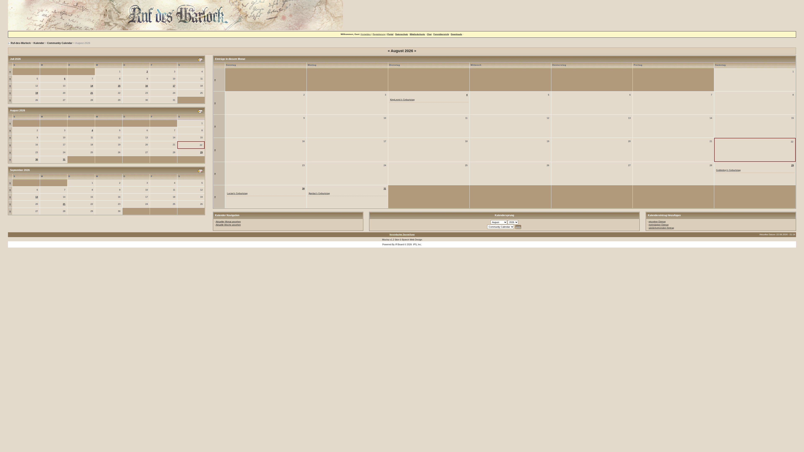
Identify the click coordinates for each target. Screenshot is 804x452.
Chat (429, 34)
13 (36, 197)
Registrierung (379, 34)
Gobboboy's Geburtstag (728, 170)
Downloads (456, 34)
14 (91, 86)
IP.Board (399, 244)
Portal (390, 34)
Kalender (39, 43)
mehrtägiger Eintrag (659, 224)
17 (174, 86)
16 (146, 86)
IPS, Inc (417, 244)
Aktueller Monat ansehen (228, 221)
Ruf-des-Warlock (21, 43)
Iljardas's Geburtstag (319, 193)
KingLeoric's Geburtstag (402, 99)
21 (91, 93)
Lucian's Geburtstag (237, 193)
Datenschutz (401, 34)
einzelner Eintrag (657, 221)
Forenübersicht (441, 34)
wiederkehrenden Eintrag (661, 228)
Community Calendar (59, 43)
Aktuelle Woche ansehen (228, 224)
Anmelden (366, 34)
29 (201, 152)
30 (36, 159)
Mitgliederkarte (417, 34)
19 (36, 93)
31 (64, 159)
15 (119, 86)
